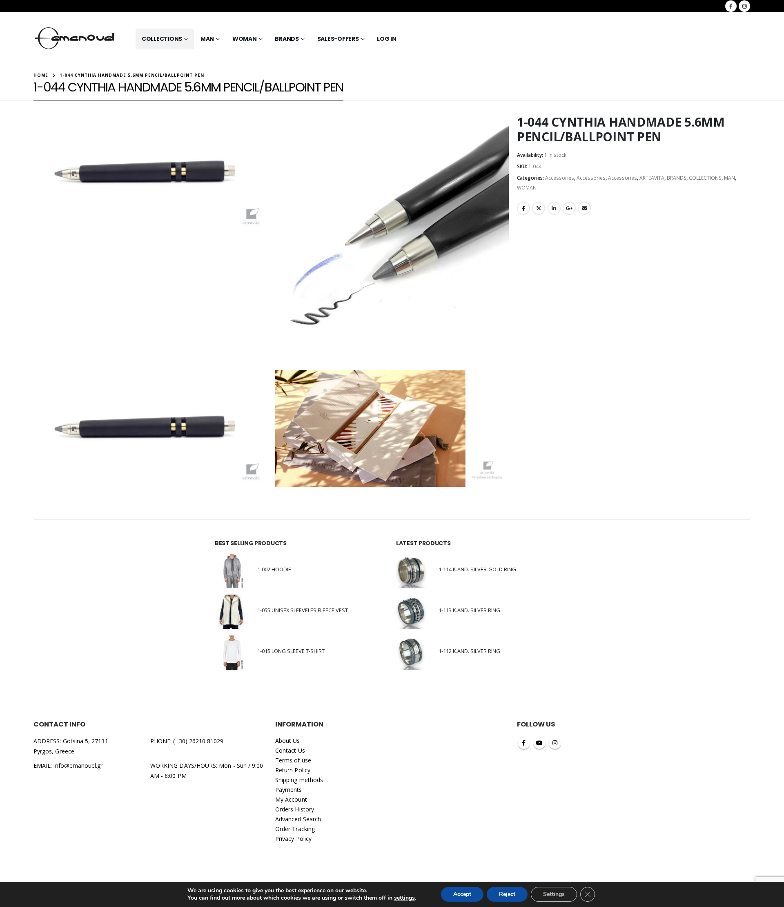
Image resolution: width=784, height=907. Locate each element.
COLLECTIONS (162, 39)
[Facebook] (731, 6)
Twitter (538, 208)
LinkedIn (554, 208)
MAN (207, 39)
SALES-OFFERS (338, 39)
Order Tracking (295, 829)
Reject (507, 894)
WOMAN (244, 39)
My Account (291, 799)
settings (404, 898)
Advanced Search (298, 819)
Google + (569, 208)
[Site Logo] (74, 38)
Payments (288, 789)
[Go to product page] (232, 571)
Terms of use (293, 760)
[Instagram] (744, 6)
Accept (462, 894)
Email (584, 208)
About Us (287, 740)
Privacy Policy (293, 838)
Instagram (555, 743)
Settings (554, 894)
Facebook (523, 208)
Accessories (559, 177)
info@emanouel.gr (77, 765)
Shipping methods (299, 780)
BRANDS (287, 39)
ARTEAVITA (651, 177)
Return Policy (292, 770)
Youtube (539, 743)
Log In (386, 39)
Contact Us (290, 750)
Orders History (294, 809)
